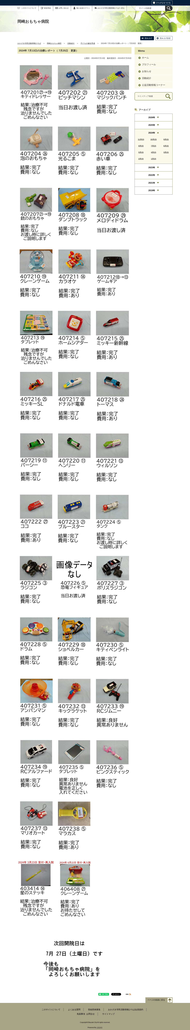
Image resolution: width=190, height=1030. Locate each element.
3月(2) (166, 152)
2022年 (151, 175)
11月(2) (141, 139)
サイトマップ (108, 1014)
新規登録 (47, 8)
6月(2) (166, 146)
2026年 (151, 117)
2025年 (151, 125)
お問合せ (90, 1014)
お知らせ (146, 71)
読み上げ (148, 38)
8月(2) (141, 146)
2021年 (151, 183)
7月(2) (153, 146)
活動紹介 (71, 43)
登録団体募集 (94, 1009)
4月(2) (153, 152)
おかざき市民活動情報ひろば (29, 43)
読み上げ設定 (165, 38)
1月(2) (153, 159)
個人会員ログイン (83, 8)
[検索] (169, 8)
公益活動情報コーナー (153, 85)
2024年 (151, 133)
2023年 (151, 167)
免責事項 (81, 1014)
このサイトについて (28, 8)
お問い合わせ (64, 8)
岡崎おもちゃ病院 (54, 43)
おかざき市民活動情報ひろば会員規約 (125, 1009)
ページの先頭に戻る (156, 1000)
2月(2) (141, 159)
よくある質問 (74, 1009)
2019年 (151, 190)
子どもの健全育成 (88, 43)
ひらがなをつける (163, 3)
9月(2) (166, 139)
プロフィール (149, 64)
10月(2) (153, 139)
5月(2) (141, 152)
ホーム (145, 57)
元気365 (99, 1027)
